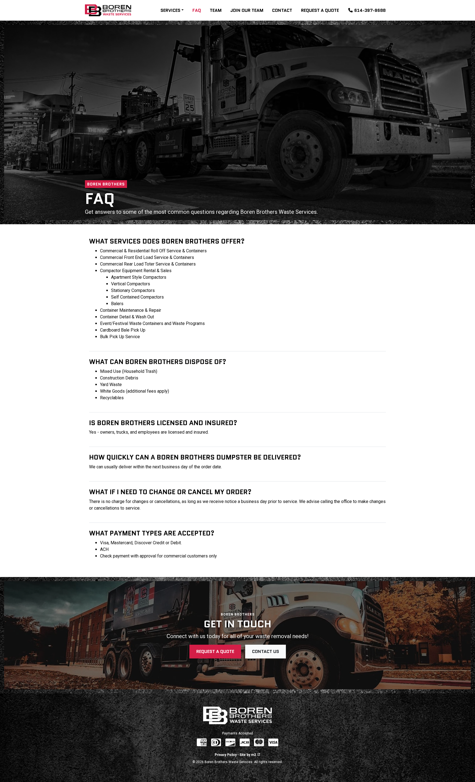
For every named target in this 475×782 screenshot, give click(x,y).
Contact (282, 10)
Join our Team (246, 10)
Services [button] (170, 10)
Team (216, 10)
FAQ (196, 10)
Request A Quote (320, 10)
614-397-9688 (370, 10)
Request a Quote (215, 651)
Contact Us (265, 651)
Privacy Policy (226, 755)
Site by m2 (247, 755)
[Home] (108, 10)
